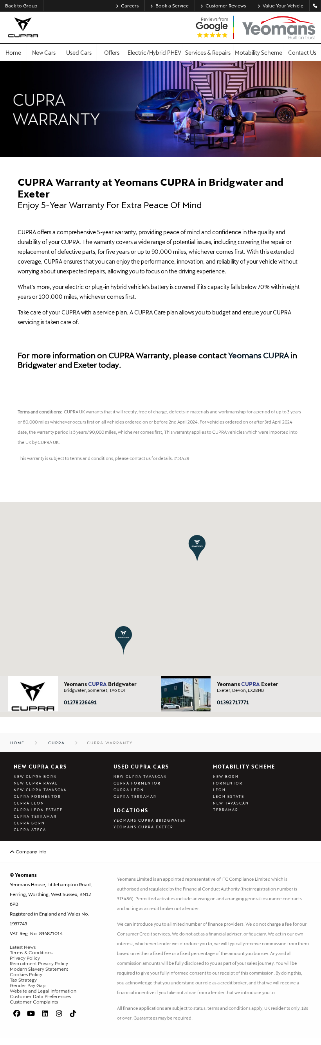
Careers (130, 5)
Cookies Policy (26, 974)
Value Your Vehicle (283, 5)
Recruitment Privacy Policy (39, 963)
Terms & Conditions (31, 952)
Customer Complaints (34, 1001)
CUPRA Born (29, 823)
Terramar (225, 810)
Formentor (228, 783)
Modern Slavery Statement (39, 968)
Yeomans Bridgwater (100, 684)
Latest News (23, 947)
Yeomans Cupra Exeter (143, 827)
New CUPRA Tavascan (40, 790)
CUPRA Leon (29, 803)
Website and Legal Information (43, 990)
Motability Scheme (244, 766)
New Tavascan (231, 803)
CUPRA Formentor (37, 796)
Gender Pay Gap (27, 985)
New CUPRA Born (35, 776)
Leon (219, 790)
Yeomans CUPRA (258, 355)
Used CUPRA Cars (141, 766)
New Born (226, 776)
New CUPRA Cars (40, 766)
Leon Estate (228, 796)
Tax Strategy (23, 979)
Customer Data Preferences (40, 996)
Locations (131, 810)
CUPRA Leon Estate (38, 810)
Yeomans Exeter (247, 684)
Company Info (30, 851)
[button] (197, 549)
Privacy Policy (25, 958)
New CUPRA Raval (36, 783)
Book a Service (172, 5)
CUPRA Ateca (30, 830)
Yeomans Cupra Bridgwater (150, 820)
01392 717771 (233, 702)
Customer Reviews (226, 5)
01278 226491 (80, 702)
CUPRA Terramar (35, 816)
